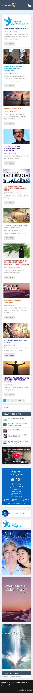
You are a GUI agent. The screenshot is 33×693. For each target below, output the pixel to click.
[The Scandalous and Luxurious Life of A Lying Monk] (16, 176)
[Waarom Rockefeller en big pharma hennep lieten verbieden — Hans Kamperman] (16, 251)
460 (19, 400)
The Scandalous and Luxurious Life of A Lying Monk (15, 188)
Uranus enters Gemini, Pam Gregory (15, 341)
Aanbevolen (15, 73)
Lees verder (10, 44)
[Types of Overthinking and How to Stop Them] (16, 215)
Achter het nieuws (15, 193)
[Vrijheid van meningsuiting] (16, 21)
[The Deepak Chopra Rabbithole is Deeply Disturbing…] (16, 136)
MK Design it (29, 690)
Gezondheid (14, 230)
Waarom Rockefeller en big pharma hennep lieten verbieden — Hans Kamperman (16, 263)
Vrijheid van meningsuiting (16, 29)
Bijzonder (14, 31)
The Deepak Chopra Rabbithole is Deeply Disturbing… (13, 148)
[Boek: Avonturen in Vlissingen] (16, 290)
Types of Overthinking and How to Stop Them (15, 227)
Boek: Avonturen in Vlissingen (12, 301)
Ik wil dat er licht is (13, 109)
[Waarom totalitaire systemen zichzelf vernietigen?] (16, 56)
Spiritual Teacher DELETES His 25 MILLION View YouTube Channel (16, 380)
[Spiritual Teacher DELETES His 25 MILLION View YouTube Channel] (16, 368)
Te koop (14, 111)
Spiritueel (13, 153)
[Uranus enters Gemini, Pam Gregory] (16, 330)
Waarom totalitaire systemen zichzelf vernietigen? (13, 69)
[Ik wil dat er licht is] (16, 98)
